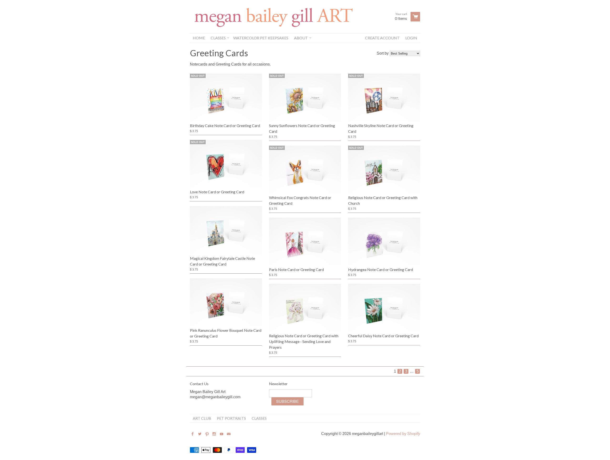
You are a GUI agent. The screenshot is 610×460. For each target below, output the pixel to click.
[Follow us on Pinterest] (207, 434)
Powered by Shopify (403, 434)
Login (411, 38)
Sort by (383, 53)
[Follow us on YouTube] (222, 434)
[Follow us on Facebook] (193, 434)
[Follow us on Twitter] (200, 434)
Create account (382, 38)
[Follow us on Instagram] (215, 434)
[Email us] (229, 434)
